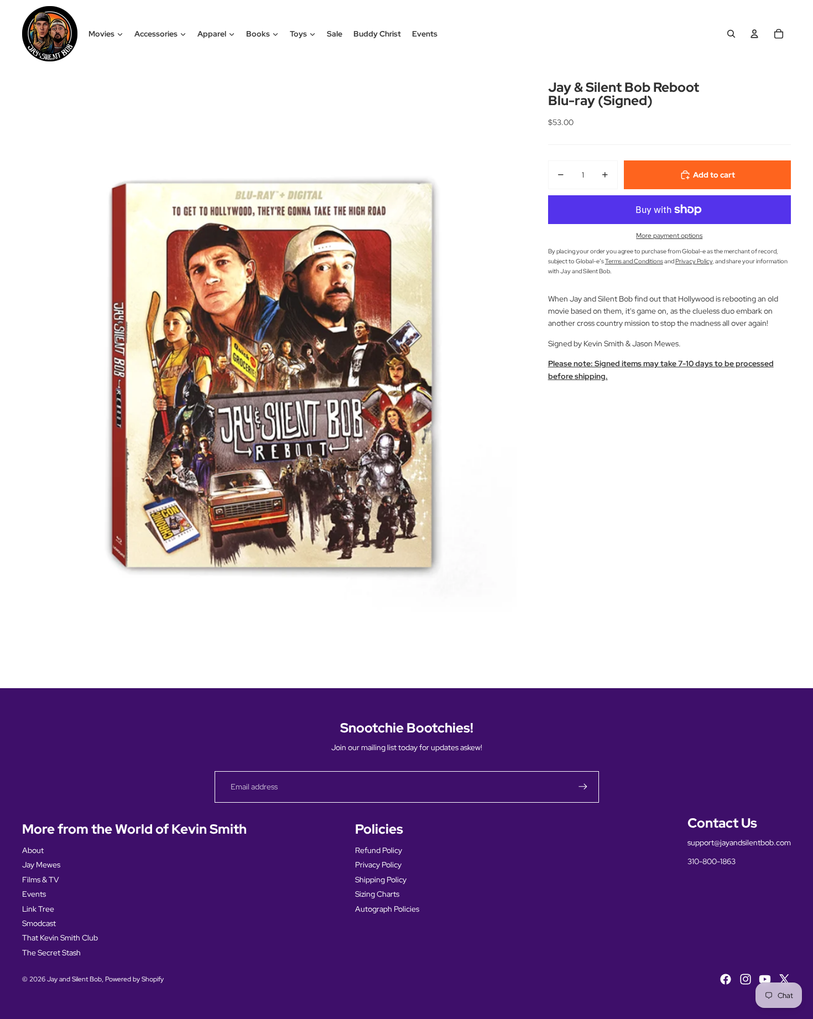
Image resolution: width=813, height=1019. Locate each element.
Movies (101, 34)
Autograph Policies (387, 909)
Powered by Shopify (134, 979)
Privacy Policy (378, 865)
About (33, 850)
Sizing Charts (377, 894)
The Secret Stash (51, 953)
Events (424, 34)
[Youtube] (765, 979)
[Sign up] (582, 786)
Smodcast (39, 923)
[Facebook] (725, 979)
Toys (298, 34)
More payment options (669, 235)
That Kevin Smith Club (60, 938)
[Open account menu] (754, 34)
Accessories (156, 34)
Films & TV (40, 880)
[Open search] (731, 34)
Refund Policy (378, 850)
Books (258, 34)
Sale (334, 34)
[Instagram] (745, 979)
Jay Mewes (41, 865)
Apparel (211, 34)
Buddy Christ (377, 34)
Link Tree (38, 909)
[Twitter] (784, 979)
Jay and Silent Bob (74, 979)
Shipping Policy (380, 880)
